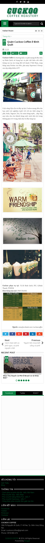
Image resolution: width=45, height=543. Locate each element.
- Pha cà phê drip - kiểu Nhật (12, 495)
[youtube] (28, 2)
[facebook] (17, 2)
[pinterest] (24, 2)
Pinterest (5, 513)
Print (16, 53)
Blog (3, 485)
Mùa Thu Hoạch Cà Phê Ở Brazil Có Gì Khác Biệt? (21, 377)
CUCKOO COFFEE (11, 538)
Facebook (9, 393)
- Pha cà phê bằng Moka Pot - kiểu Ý (15, 497)
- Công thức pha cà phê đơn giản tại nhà (17, 501)
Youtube (4, 515)
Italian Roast (8, 31)
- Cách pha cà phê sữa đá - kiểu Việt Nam (17, 492)
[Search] (42, 24)
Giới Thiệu (5, 483)
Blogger (27, 541)
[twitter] (20, 2)
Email (24, 53)
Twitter (22, 393)
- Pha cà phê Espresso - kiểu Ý (13, 499)
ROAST (36, 393)
